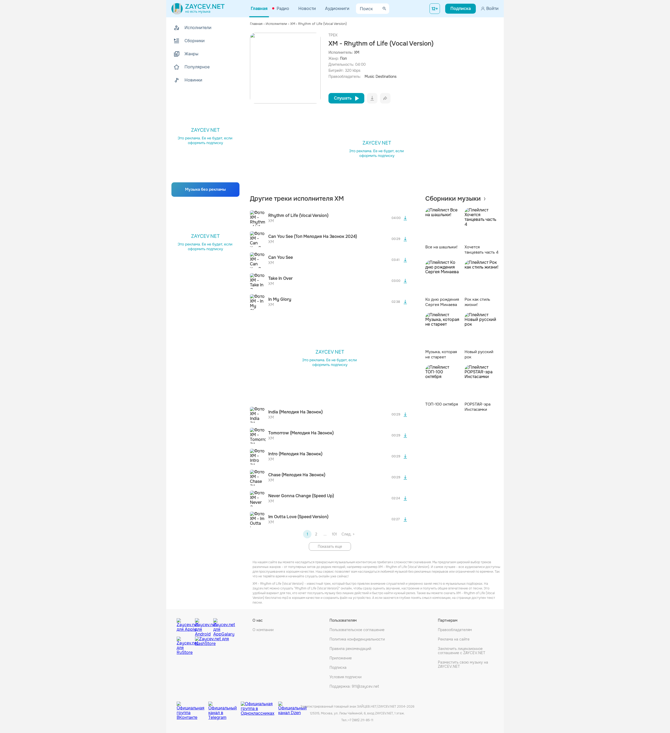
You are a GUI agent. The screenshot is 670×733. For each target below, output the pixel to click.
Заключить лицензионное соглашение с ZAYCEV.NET (461, 651)
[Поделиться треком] (385, 98)
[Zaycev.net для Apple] (184, 626)
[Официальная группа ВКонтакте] (192, 707)
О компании (263, 630)
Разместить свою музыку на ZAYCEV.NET (463, 664)
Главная (259, 8)
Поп (343, 58)
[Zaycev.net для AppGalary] (221, 626)
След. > (348, 534)
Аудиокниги (337, 8)
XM (356, 52)
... (325, 534)
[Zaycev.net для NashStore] (212, 646)
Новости (307, 8)
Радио (283, 8)
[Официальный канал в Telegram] (224, 707)
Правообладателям (455, 630)
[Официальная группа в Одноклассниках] (259, 707)
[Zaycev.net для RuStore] (184, 646)
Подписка (338, 667)
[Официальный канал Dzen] (292, 707)
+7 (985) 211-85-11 (360, 720)
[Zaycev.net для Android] (203, 626)
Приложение (341, 658)
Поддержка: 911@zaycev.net (354, 686)
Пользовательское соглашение (357, 630)
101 (334, 534)
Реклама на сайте (454, 639)
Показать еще (330, 546)
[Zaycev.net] (198, 8)
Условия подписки (345, 677)
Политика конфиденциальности (357, 639)
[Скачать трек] (405, 218)
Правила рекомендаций (350, 649)
